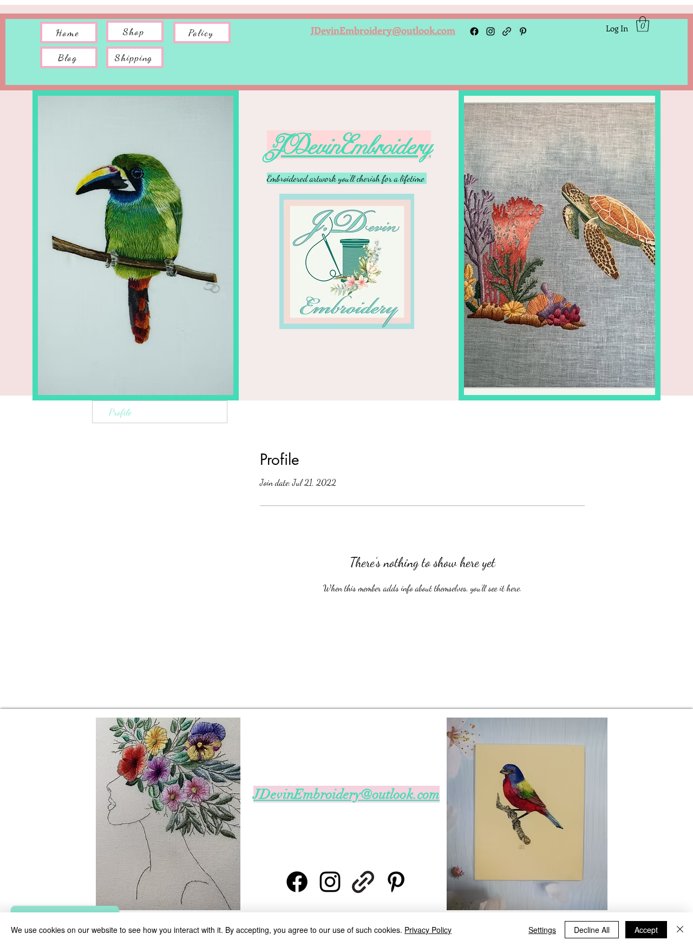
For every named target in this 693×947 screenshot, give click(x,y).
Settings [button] (542, 929)
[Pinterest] (396, 882)
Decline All (592, 929)
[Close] (680, 929)
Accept (646, 929)
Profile (120, 412)
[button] (135, 57)
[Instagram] (490, 31)
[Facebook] (474, 31)
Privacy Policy (428, 929)
